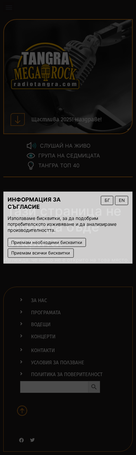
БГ (107, 200)
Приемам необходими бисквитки (46, 242)
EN (122, 200)
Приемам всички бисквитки (40, 252)
